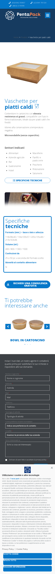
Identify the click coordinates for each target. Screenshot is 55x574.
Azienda (9, 383)
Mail (7, 393)
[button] (52, 468)
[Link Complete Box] (27, 327)
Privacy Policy (8, 549)
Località (9, 431)
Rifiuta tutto (9, 560)
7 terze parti (14, 479)
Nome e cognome (12, 374)
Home (16, 37)
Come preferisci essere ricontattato (18, 422)
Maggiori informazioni (14, 567)
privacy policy (41, 459)
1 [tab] (24, 344)
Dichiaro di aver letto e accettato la (28, 460)
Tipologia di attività (12, 412)
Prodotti (24, 37)
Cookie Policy (22, 549)
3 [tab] (30, 344)
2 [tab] (27, 344)
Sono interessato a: (12, 440)
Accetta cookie (11, 554)
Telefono (8, 402)
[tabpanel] (27, 327)
